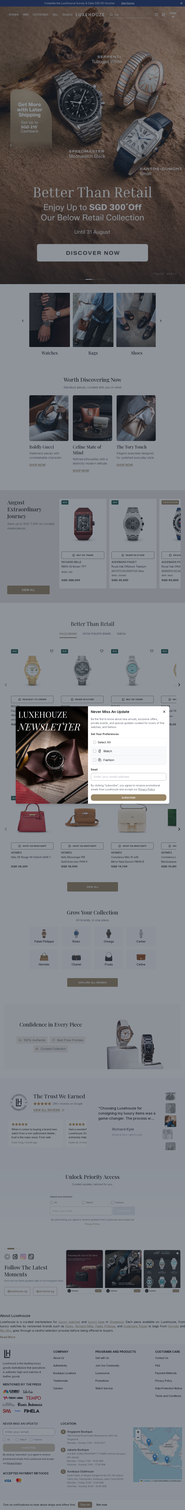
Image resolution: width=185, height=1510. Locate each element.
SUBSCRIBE (129, 797)
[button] (146, 789)
